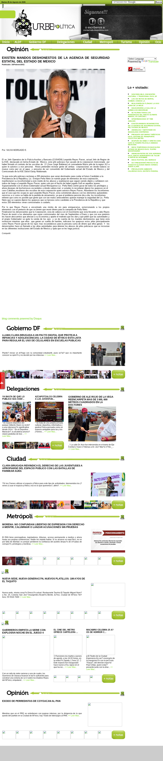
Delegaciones (65, 42)
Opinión (144, 42)
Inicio (6, 42)
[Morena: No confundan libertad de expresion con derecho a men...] (108, 551)
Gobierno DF (37, 42)
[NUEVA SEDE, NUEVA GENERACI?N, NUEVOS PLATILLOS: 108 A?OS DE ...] (108, 605)
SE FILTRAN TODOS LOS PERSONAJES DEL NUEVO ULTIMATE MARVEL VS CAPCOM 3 (142, 114)
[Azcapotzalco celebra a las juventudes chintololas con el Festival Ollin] (49, 420)
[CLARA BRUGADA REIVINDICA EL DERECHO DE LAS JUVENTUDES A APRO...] (108, 495)
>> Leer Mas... (50, 355)
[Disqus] (56, 277)
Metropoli (106, 42)
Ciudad (87, 42)
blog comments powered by (22, 318)
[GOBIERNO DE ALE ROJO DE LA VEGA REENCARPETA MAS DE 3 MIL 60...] (92, 441)
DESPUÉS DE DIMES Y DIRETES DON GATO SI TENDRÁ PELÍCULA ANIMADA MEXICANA (144, 143)
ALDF (18, 42)
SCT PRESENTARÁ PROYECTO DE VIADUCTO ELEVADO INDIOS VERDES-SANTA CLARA (143, 164)
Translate (153, 61)
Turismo (126, 42)
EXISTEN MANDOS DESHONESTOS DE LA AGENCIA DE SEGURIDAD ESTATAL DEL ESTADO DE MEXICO (144, 125)
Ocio (158, 42)
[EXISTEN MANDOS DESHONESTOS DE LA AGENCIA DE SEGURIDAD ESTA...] (55, 136)
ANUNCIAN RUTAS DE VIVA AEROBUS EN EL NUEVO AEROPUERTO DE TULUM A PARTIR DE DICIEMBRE (144, 155)
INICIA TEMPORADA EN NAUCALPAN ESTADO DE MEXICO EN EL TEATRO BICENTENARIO (144, 149)
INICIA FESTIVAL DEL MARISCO (143, 160)
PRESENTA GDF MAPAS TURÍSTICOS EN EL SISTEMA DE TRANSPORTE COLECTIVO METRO (144, 136)
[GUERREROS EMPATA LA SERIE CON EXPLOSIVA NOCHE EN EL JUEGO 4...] (26, 669)
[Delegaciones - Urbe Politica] (57, 448)
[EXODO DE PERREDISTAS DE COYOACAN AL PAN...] (105, 725)
